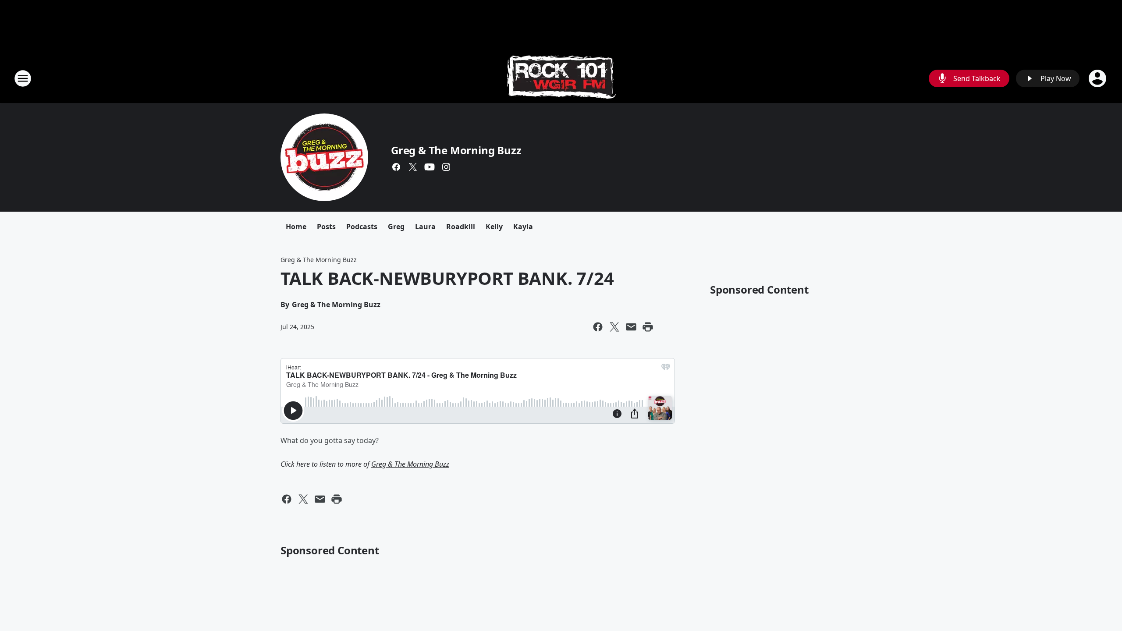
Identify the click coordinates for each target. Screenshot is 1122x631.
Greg (396, 226)
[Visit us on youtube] (429, 167)
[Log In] (1098, 78)
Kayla (523, 226)
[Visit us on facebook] (396, 167)
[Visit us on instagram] (446, 167)
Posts (326, 226)
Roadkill (460, 226)
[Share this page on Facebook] (598, 327)
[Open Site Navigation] (23, 78)
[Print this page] (648, 327)
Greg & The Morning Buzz (456, 150)
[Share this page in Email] (631, 327)
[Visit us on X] (413, 167)
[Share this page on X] (614, 327)
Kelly (494, 226)
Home (296, 226)
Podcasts (361, 226)
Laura (425, 226)
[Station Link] (561, 78)
